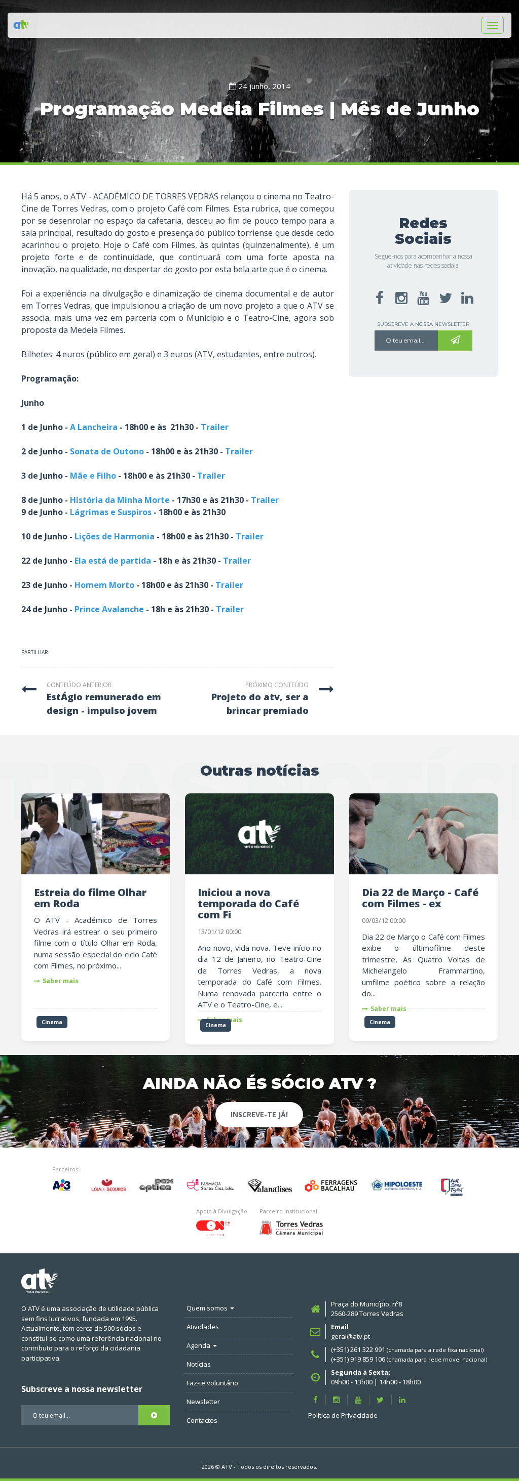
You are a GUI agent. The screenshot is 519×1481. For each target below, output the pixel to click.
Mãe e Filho (93, 475)
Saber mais (61, 981)
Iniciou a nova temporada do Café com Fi (248, 903)
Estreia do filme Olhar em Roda (90, 897)
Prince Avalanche (109, 609)
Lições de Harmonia (115, 536)
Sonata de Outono (107, 451)
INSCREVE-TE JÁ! (259, 1114)
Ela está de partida (113, 560)
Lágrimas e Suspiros (111, 512)
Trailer (215, 427)
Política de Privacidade (343, 1415)
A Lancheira (94, 427)
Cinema (52, 1022)
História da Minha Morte (120, 499)
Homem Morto (104, 584)
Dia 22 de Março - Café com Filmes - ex (420, 897)
